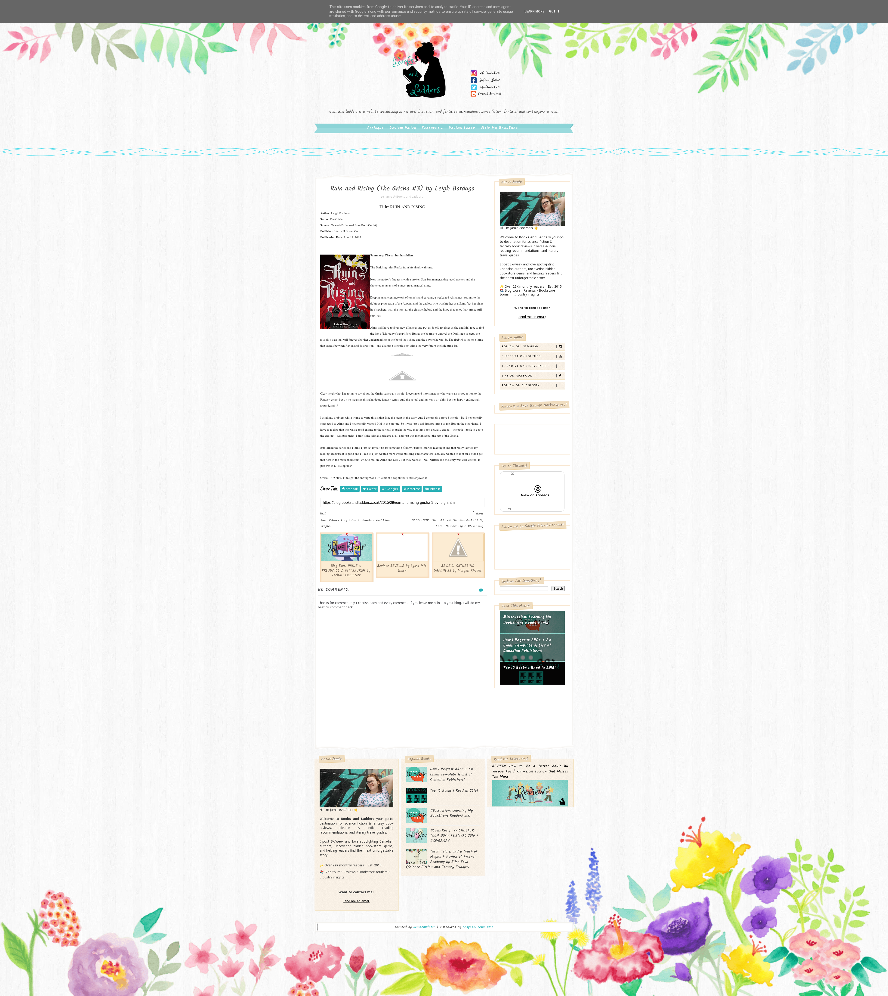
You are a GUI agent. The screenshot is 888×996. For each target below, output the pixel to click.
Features (430, 128)
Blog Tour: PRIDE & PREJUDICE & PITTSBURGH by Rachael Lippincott (346, 570)
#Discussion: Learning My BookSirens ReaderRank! (527, 620)
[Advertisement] (402, 707)
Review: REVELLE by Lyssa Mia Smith (401, 568)
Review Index (462, 128)
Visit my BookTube (499, 128)
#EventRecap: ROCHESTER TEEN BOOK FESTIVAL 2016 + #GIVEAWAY (454, 836)
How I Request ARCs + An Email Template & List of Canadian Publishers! (527, 645)
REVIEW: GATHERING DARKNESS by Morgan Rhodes (458, 568)
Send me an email (531, 316)
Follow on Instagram (520, 346)
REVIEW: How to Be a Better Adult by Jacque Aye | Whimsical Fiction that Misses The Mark (530, 771)
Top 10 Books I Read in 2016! (529, 668)
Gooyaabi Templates (478, 927)
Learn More (534, 11)
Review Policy (402, 128)
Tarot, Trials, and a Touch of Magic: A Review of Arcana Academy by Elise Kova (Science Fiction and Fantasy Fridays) (441, 859)
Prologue (375, 128)
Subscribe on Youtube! (522, 356)
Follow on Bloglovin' (521, 385)
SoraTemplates (424, 927)
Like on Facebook (517, 375)
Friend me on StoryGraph (524, 365)
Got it (554, 11)
